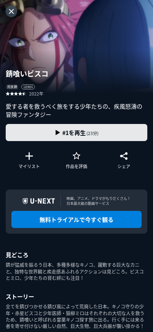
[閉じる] (11, 11)
